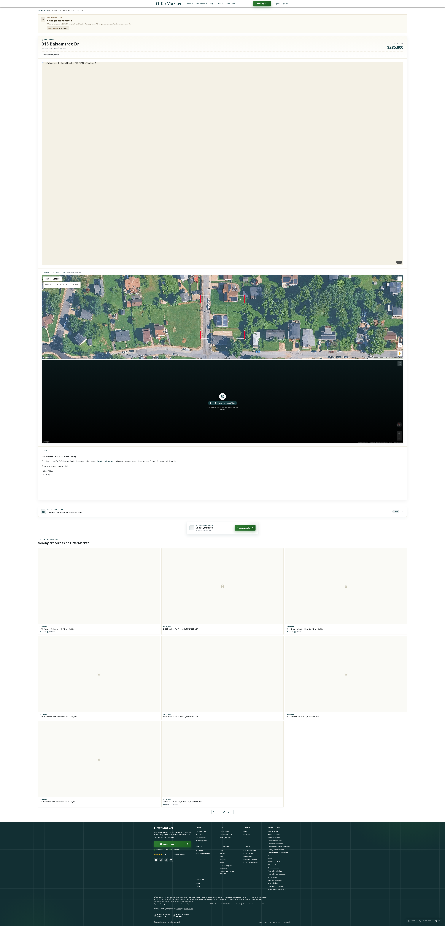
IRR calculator (272, 877)
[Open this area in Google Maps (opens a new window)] (46, 357)
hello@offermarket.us (244, 904)
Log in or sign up (281, 4)
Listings (45, 10)
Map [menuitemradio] (47, 279)
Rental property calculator (277, 889)
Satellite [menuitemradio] (56, 279)
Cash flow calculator (275, 841)
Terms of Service (274, 922)
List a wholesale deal (203, 853)
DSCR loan (199, 834)
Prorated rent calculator (276, 886)
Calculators (274, 828)
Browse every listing (222, 812)
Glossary (223, 859)
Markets (222, 862)
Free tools (230, 3)
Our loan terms (201, 838)
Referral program (226, 866)
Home (40, 10)
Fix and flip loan (201, 841)
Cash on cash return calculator (278, 847)
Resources (224, 847)
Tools (221, 856)
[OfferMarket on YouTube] (171, 860)
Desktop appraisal (274, 856)
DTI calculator (272, 865)
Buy (211, 3)
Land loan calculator (275, 880)
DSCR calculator (273, 859)
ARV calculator (273, 831)
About (198, 883)
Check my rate (262, 4)
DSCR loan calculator (275, 862)
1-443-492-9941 (226, 904)
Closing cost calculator (276, 850)
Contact (198, 886)
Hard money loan (249, 850)
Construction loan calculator (278, 853)
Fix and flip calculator (275, 871)
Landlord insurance (250, 859)
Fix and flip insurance (250, 862)
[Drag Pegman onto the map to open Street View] (399, 353)
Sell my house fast (226, 834)
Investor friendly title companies (227, 872)
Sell (219, 3)
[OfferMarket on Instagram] (161, 860)
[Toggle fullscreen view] (399, 278)
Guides (222, 853)
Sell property (224, 831)
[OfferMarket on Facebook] (156, 860)
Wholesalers (200, 850)
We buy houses (225, 838)
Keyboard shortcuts (373, 357)
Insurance (200, 3)
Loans (188, 3)
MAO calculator (273, 883)
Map (245, 831)
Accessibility (287, 922)
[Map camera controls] (399, 345)
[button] (222, 401)
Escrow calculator (274, 868)
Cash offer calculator (275, 844)
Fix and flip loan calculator (277, 874)
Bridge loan (247, 856)
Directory (246, 834)
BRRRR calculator (274, 834)
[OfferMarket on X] (166, 860)
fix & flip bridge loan (105, 461)
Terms (401, 357)
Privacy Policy (188, 909)
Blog (221, 850)
